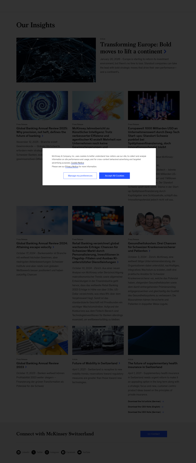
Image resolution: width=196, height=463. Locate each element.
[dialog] (99, 166)
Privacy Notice (71, 166)
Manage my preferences (80, 175)
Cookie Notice (77, 163)
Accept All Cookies (114, 175)
